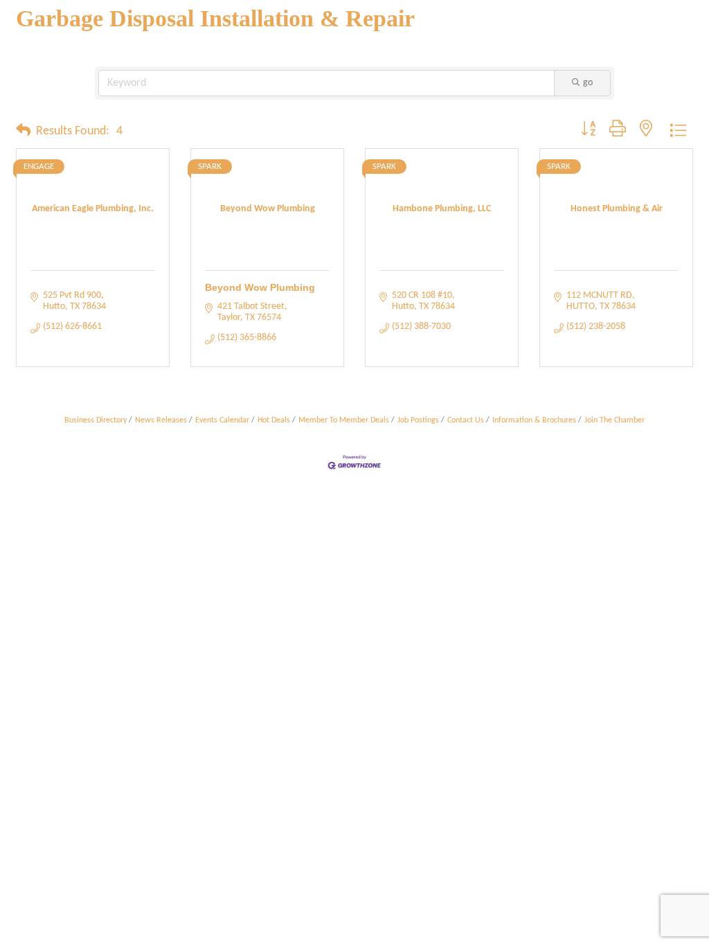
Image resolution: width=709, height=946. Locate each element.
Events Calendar (222, 420)
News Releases (161, 420)
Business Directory (95, 420)
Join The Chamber (614, 420)
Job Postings (418, 420)
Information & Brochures (534, 420)
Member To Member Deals (343, 420)
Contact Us (465, 420)
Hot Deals (274, 420)
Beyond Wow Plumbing (260, 287)
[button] (23, 132)
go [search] (588, 83)
